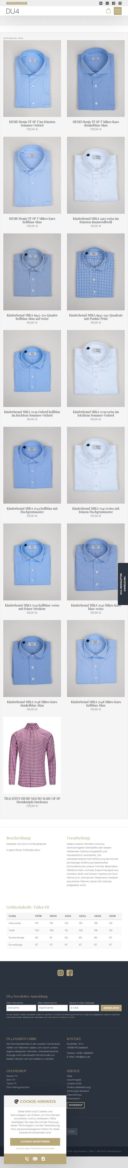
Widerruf (76, 1105)
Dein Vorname (14, 1003)
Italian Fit (11, 1076)
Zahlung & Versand (78, 1091)
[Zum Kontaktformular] (43, 1159)
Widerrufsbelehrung (79, 1087)
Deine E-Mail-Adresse (81, 1003)
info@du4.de (101, 3)
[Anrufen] (27, 1159)
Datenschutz (74, 1095)
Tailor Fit (11, 1083)
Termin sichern (16, 3)
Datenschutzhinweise (43, 1149)
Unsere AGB (74, 1083)
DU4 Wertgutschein (18, 1087)
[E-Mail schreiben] (35, 1158)
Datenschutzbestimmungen (63, 1017)
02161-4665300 (84, 1053)
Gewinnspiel (74, 1080)
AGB (46, 1017)
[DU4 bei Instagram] (60, 973)
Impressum (73, 1098)
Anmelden (111, 1008)
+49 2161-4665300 (107, 3)
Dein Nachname (47, 1003)
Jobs (69, 1076)
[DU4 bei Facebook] (69, 973)
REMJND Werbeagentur (109, 1151)
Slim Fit (10, 1080)
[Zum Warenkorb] (106, 11)
